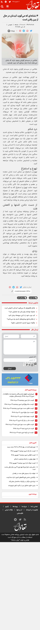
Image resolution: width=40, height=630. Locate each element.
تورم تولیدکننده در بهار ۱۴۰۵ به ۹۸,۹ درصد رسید (21, 447)
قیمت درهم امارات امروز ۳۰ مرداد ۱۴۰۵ (22, 416)
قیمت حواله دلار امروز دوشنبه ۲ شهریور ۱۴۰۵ (22, 463)
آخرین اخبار (32, 443)
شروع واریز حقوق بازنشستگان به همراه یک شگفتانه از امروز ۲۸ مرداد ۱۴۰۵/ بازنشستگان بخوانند (18, 395)
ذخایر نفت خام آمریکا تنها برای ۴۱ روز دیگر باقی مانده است (20, 468)
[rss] (2, 1)
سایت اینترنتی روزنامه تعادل (19, 534)
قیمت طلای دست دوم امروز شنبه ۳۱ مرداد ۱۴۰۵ (20, 424)
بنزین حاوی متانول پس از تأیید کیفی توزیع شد (21, 485)
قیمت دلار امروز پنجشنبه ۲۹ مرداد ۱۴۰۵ (22, 400)
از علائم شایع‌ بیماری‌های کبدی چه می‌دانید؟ (21, 319)
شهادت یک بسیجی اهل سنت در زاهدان (23, 473)
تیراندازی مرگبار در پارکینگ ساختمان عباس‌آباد (22, 481)
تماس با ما (34, 506)
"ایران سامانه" (15, 540)
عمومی (10, 25)
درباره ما (24, 506)
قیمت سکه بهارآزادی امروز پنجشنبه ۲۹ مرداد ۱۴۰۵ (19, 404)
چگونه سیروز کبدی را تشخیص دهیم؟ (23, 323)
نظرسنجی (20, 513)
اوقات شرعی (9, 510)
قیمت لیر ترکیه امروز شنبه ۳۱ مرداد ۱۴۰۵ (21, 432)
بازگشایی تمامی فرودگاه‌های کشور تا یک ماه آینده (21, 477)
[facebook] (20, 31)
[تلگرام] (6, 2)
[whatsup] (27, 31)
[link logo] (31, 5)
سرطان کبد (21, 298)
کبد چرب (32, 298)
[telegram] (24, 31)
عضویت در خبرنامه (32, 510)
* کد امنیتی (32, 357)
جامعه (16, 25)
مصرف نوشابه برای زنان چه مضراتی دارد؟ (22, 312)
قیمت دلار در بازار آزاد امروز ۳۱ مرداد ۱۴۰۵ (21, 420)
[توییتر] (10, 1)
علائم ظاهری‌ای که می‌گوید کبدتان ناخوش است (20, 308)
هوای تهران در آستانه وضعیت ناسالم (24, 459)
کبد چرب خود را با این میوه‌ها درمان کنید (21, 315)
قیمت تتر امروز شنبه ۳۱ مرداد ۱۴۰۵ (23, 428)
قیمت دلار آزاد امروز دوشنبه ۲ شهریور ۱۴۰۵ (23, 451)
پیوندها (15, 506)
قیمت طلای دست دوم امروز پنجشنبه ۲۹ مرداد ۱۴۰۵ (18, 408)
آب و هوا (19, 510)
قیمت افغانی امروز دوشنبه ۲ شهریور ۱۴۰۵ (23, 455)
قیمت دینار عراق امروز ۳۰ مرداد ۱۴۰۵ (23, 412)
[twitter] (31, 31)
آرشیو (7, 506)
